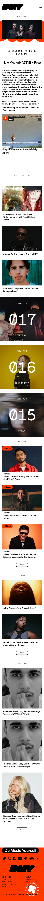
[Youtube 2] (20, 858)
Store (5, 887)
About (28, 877)
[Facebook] (14, 858)
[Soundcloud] (31, 858)
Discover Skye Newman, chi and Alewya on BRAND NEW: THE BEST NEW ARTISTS (21, 819)
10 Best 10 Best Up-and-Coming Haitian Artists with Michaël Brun (21, 476)
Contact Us (31, 882)
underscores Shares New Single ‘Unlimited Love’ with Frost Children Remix (19, 217)
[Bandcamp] (37, 858)
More (22, 565)
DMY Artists (8, 882)
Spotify (5, 154)
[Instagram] (9, 858)
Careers (30, 879)
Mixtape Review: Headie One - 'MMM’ (20, 254)
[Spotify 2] (25, 858)
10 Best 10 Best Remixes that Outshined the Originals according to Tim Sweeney (19, 554)
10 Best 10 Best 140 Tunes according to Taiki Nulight (20, 515)
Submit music (9, 884)
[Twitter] (4, 858)
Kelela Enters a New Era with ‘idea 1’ (19, 608)
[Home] (12, 7)
